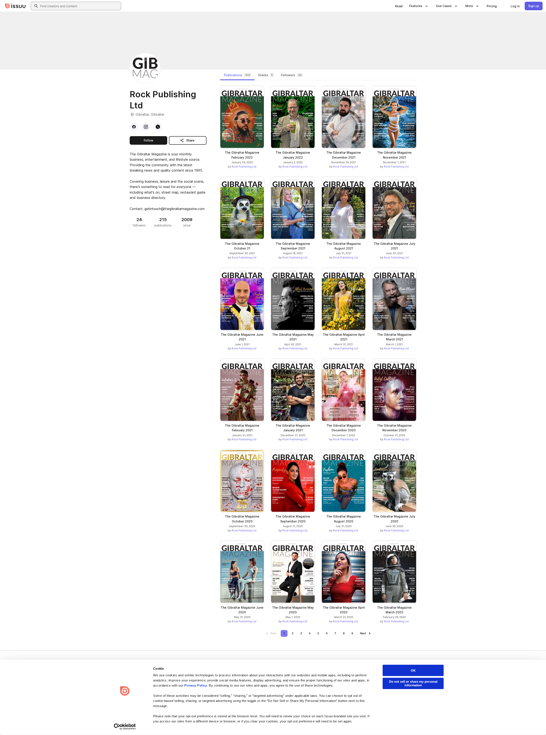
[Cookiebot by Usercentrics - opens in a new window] (125, 726)
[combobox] (79, 6)
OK (413, 670)
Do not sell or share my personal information (413, 683)
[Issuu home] (15, 6)
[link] (399, 6)
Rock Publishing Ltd (244, 166)
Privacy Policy (195, 685)
